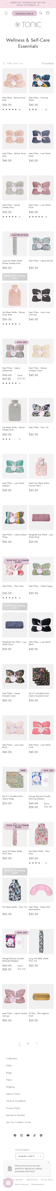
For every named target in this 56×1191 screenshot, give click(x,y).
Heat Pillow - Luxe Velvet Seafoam (13, 484)
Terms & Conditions (16, 1101)
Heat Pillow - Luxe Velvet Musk (40, 206)
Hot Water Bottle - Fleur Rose (39, 852)
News (9, 1079)
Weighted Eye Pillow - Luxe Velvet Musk (41, 536)
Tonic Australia (17, 1179)
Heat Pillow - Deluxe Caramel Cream (38, 369)
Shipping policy (37, 1184)
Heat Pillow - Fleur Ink (39, 427)
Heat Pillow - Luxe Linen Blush (13, 746)
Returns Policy (13, 1093)
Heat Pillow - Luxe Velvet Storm (40, 154)
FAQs (9, 1065)
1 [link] (19, 1043)
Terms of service (21, 1184)
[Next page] (36, 1043)
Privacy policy (47, 1179)
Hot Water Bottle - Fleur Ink (14, 907)
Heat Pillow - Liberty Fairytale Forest (11, 694)
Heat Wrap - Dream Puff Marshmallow (39, 908)
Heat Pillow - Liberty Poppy (40, 586)
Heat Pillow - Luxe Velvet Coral (40, 746)
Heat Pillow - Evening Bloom (38, 99)
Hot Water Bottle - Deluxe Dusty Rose (13, 313)
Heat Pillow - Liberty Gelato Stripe (14, 536)
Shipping (10, 1086)
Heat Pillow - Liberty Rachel (41, 261)
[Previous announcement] (5, 4)
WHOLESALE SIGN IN (25, 13)
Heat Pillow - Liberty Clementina (11, 369)
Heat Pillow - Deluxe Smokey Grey (11, 206)
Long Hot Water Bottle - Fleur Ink (39, 959)
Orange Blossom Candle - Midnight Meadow (13, 959)
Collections (11, 1058)
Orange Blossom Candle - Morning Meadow (40, 797)
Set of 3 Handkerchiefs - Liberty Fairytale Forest (39, 694)
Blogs (9, 1072)
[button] (6, 13)
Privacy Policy (13, 1108)
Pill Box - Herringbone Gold (39, 1014)
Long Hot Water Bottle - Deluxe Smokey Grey (12, 262)
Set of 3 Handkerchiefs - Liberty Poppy (13, 797)
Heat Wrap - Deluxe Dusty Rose (13, 99)
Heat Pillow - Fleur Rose (12, 586)
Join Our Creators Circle (18, 1122)
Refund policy (32, 1179)
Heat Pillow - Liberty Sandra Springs (14, 1014)
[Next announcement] (50, 4)
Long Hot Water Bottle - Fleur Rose (12, 852)
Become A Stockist (15, 1115)
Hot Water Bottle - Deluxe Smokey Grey (13, 428)
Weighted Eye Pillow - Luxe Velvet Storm (14, 643)
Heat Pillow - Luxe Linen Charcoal (39, 313)
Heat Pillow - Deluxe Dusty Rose (14, 154)
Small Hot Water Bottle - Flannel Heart (39, 484)
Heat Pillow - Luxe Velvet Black (40, 643)
